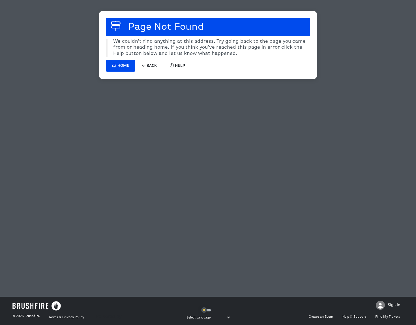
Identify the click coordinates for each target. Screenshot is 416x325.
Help (179, 66)
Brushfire (32, 316)
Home (122, 66)
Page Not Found (164, 27)
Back (151, 66)
